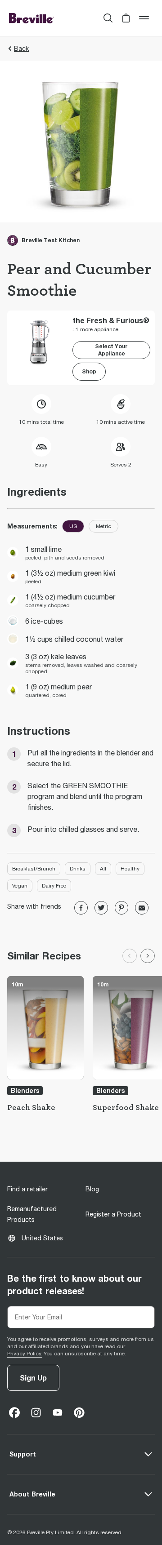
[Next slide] (147, 956)
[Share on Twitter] (101, 908)
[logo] (31, 18)
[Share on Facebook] (81, 908)
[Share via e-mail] (141, 908)
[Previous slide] (129, 956)
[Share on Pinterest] (121, 908)
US (73, 526)
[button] (126, 17)
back (21, 48)
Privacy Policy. (24, 1353)
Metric (103, 526)
